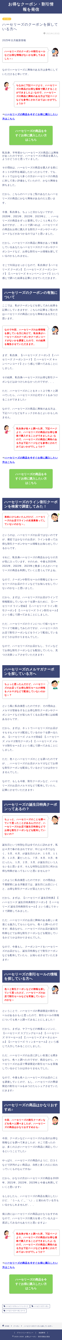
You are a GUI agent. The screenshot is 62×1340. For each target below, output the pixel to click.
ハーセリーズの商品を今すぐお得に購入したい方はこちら (31, 135)
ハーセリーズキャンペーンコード (16, 1306)
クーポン (7, 19)
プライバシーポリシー (25, 1333)
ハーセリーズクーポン (41, 1306)
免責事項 (42, 1333)
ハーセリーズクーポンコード (15, 1311)
